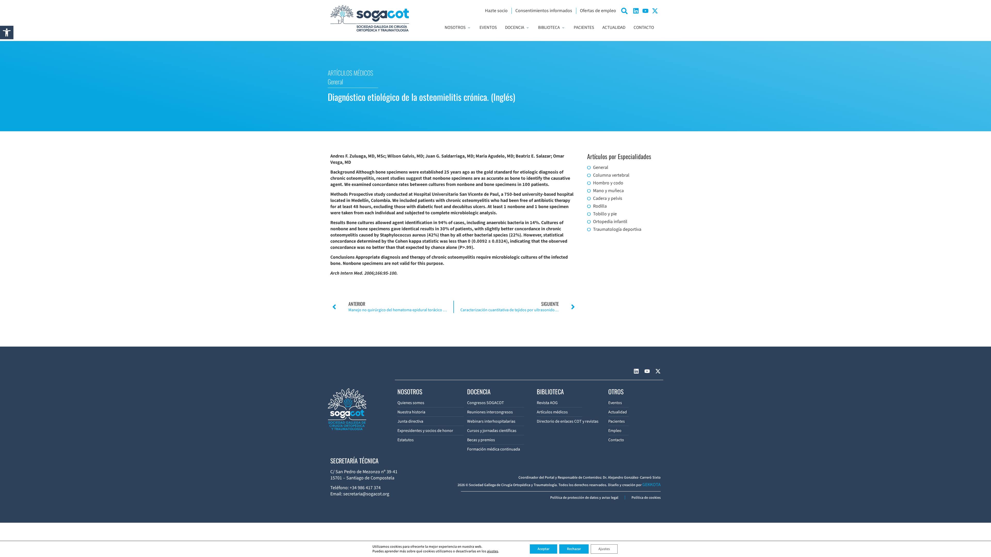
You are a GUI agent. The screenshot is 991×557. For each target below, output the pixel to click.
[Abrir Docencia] (527, 27)
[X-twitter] (655, 11)
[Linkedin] (636, 11)
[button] (6, 32)
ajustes (492, 551)
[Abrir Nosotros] (469, 27)
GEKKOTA (651, 484)
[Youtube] (645, 11)
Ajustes (604, 549)
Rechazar (574, 549)
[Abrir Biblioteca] (563, 27)
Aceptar (543, 549)
